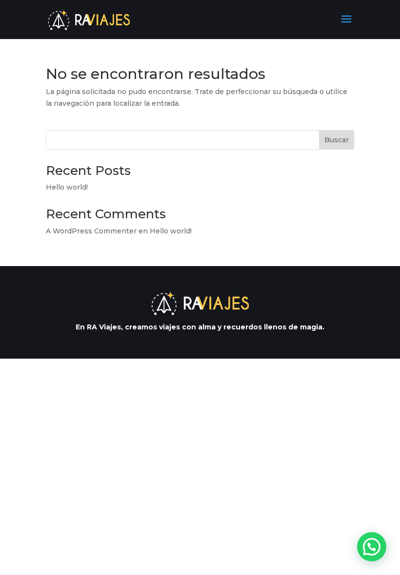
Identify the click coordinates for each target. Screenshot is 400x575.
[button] (371, 546)
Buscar (336, 139)
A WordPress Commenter (91, 231)
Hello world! (67, 187)
